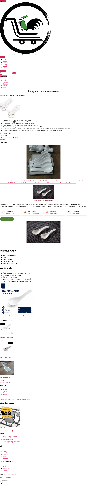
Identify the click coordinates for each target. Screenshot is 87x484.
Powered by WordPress (5, 477)
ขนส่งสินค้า (5, 62)
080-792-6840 (53, 213)
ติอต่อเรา (5, 67)
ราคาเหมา (5, 470)
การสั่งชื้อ (5, 66)
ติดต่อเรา (5, 472)
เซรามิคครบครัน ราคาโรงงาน (11, 474)
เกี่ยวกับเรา (5, 64)
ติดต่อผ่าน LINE (76, 213)
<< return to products (5, 382)
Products (5, 61)
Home (4, 59)
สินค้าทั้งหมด (6, 468)
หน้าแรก (5, 465)
